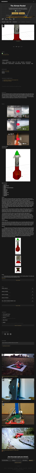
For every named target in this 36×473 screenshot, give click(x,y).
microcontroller (8, 62)
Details (7, 21)
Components (15, 21)
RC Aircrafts (7, 71)
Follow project (15, 13)
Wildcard (23, 63)
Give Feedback (16, 468)
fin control (22, 62)
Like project (22, 13)
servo (19, 62)
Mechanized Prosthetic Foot (6, 425)
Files (10, 21)
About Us (5, 468)
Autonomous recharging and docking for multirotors (10, 376)
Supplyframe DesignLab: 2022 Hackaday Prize (3, 26)
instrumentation (4, 63)
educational (28, 63)
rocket (3, 62)
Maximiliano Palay (6, 401)
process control (11, 63)
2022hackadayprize (18, 63)
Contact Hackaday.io (10, 468)
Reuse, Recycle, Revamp (8, 80)
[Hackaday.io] (4, 1)
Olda (4, 451)
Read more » (4, 278)
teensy (13, 62)
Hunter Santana (18, 10)
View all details (18, 280)
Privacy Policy (25, 468)
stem (32, 63)
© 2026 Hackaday (18, 470)
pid (16, 62)
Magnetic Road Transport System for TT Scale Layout (10, 450)
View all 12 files (18, 305)
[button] (33, 1)
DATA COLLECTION (28, 62)
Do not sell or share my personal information (18, 469)
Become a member (10, 457)
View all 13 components (18, 325)
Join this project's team (5, 54)
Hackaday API (30, 468)
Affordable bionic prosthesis (6, 400)
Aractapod (4, 426)
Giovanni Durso (5, 377)
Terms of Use (20, 468)
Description (3, 21)
